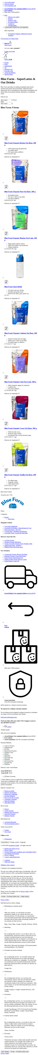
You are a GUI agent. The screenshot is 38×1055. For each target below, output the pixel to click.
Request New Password (11, 812)
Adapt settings (25, 896)
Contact (6, 830)
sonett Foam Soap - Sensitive (12, 545)
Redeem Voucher (9, 816)
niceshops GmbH (14, 845)
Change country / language (18, 842)
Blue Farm (11, 519)
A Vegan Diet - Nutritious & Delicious (15, 531)
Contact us (11, 24)
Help (5, 15)
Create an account (9, 51)
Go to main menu (9, 2)
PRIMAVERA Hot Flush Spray (13, 547)
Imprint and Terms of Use (11, 848)
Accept (3, 896)
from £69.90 (19, 9)
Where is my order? (14, 17)
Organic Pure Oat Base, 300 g (20, 192)
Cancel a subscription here (12, 857)
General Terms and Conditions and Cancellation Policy (20, 852)
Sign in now (8, 45)
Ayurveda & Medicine (10, 526)
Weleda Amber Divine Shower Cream (15, 559)
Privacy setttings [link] (9, 855)
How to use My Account (11, 797)
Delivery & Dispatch (10, 792)
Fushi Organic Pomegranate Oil (13, 558)
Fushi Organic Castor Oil (11, 561)
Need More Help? (9, 802)
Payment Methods (9, 796)
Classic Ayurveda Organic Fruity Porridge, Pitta (18, 544)
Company (7, 860)
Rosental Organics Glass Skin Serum (15, 556)
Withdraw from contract (8, 865)
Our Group (7, 832)
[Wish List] (5, 54)
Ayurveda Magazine (10, 822)
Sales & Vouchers (9, 801)
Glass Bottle (13, 287)
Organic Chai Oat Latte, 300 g (20, 382)
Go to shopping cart (10, 5)
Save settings (5, 1051)
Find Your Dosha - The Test (12, 530)
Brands (6, 517)
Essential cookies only (13, 896)
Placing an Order (9, 791)
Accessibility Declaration (11, 853)
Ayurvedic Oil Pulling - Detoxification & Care (17, 528)
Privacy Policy (8, 850)
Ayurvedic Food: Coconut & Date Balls (16, 533)
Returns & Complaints (10, 794)
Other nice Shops (9, 862)
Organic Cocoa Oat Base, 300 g (20, 428)
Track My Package (9, 814)
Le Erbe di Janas (9, 540)
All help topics (12, 25)
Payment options (13, 22)
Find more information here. (9, 717)
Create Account (8, 810)
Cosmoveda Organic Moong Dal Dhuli (15, 554)
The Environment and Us (11, 824)
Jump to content (9, 4)
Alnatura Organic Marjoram (12, 542)
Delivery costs (12, 20)
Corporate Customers (10, 799)
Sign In (6, 809)
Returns (10, 18)
